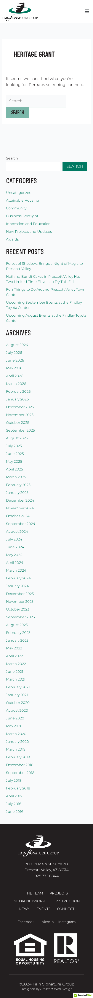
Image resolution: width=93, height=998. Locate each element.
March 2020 (16, 734)
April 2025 (14, 469)
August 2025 (17, 438)
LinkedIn (46, 922)
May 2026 (14, 368)
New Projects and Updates (29, 232)
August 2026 (17, 345)
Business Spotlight (22, 216)
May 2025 (14, 461)
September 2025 (20, 430)
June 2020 (15, 718)
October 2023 (17, 609)
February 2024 (18, 578)
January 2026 (17, 399)
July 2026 (14, 353)
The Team (34, 893)
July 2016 (13, 804)
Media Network (29, 901)
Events (44, 909)
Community (16, 208)
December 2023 (20, 594)
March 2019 (16, 749)
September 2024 (20, 524)
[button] (87, 11)
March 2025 (16, 477)
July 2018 (13, 780)
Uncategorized (19, 193)
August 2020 (17, 710)
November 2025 (20, 415)
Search (12, 158)
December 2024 (20, 500)
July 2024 (14, 539)
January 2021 (17, 695)
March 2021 (15, 679)
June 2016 (14, 812)
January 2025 (17, 493)
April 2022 (14, 656)
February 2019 (18, 757)
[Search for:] (36, 101)
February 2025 (18, 485)
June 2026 (15, 360)
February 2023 (18, 633)
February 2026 (18, 391)
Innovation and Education (28, 224)
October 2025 (17, 423)
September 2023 (20, 617)
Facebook (26, 922)
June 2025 (15, 454)
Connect (65, 909)
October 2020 (18, 703)
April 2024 (14, 563)
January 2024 (17, 586)
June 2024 (15, 547)
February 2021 (18, 687)
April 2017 (14, 796)
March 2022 (16, 664)
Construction (65, 901)
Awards (12, 239)
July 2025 (14, 446)
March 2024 (16, 570)
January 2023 (17, 640)
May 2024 (14, 555)
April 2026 (14, 376)
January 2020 (17, 742)
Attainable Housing (22, 200)
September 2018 (20, 773)
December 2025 (20, 407)
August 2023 (17, 625)
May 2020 (14, 726)
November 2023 (20, 601)
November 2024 (20, 508)
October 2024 (17, 516)
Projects (59, 893)
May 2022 (14, 648)
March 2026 (16, 384)
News (24, 909)
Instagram (67, 922)
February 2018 (18, 788)
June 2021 (14, 672)
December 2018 (19, 765)
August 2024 (17, 531)
